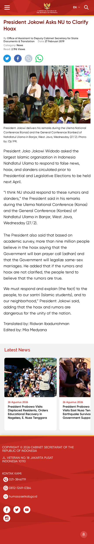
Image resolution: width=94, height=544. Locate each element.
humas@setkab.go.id (22, 496)
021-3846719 (17, 479)
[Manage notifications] (83, 534)
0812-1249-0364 (19, 488)
